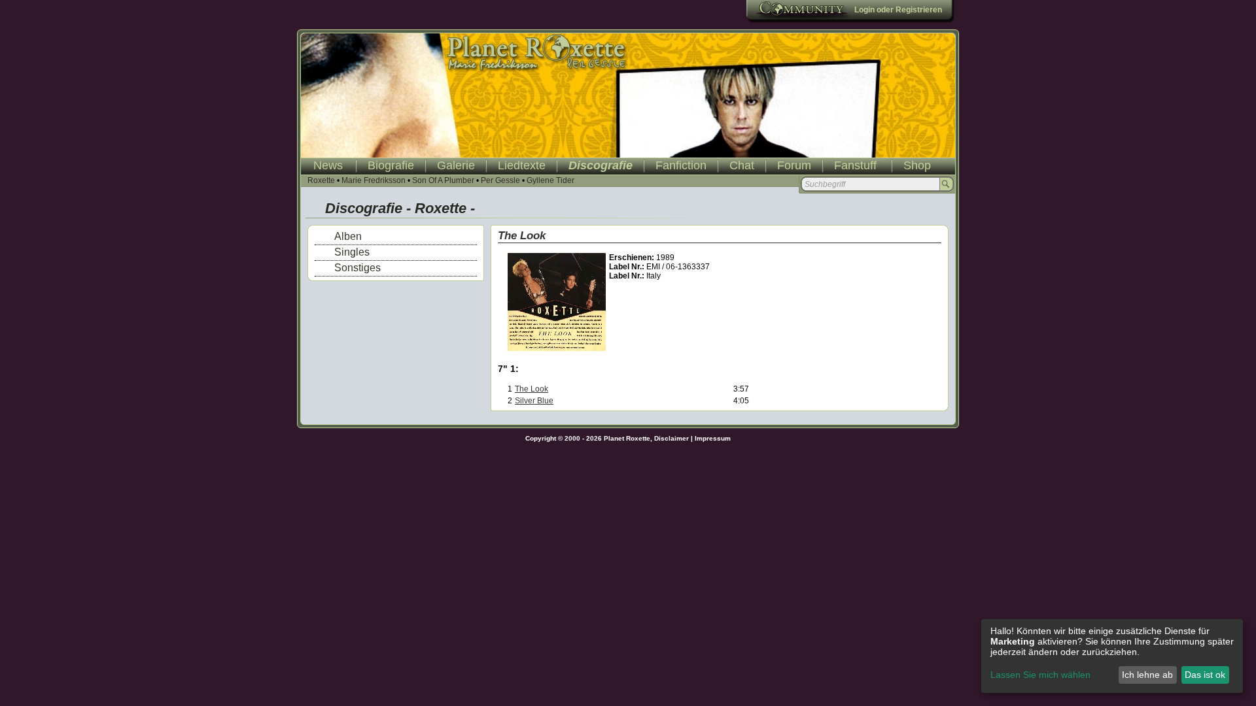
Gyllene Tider (550, 180)
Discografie (600, 165)
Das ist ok (1205, 674)
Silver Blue (534, 400)
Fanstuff (855, 165)
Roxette (321, 180)
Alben (348, 236)
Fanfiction (680, 165)
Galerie (456, 165)
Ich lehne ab (1147, 674)
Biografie (391, 165)
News (328, 165)
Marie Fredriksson (373, 180)
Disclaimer (671, 438)
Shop (917, 165)
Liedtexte (522, 165)
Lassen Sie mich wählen (1040, 674)
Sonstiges (357, 267)
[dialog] (1112, 656)
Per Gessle (500, 180)
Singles (352, 252)
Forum (794, 165)
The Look (531, 389)
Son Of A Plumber (443, 180)
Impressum (713, 438)
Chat (741, 165)
